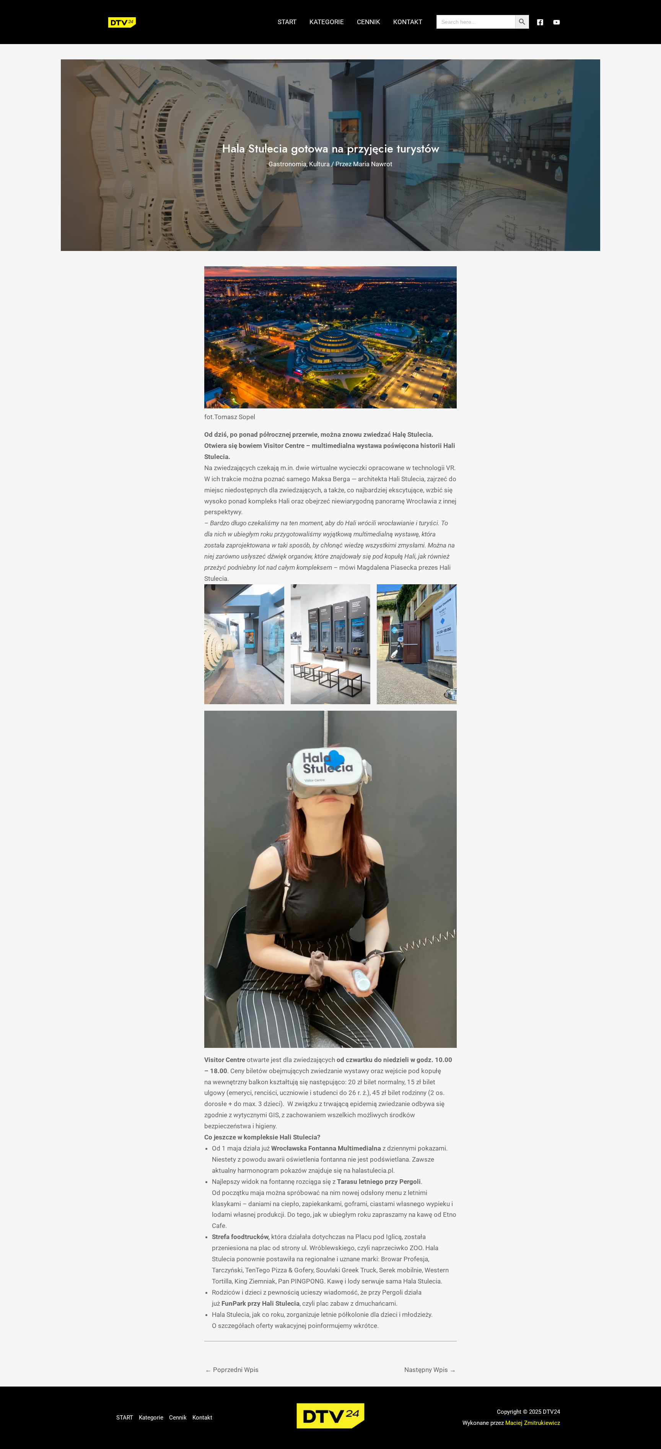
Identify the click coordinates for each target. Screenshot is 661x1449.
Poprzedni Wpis (232, 1370)
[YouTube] (556, 22)
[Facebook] (540, 22)
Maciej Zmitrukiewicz (532, 1422)
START (287, 22)
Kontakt (407, 22)
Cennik (368, 22)
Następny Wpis (430, 1370)
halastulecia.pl (372, 1170)
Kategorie (326, 22)
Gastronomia (287, 164)
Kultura (319, 164)
